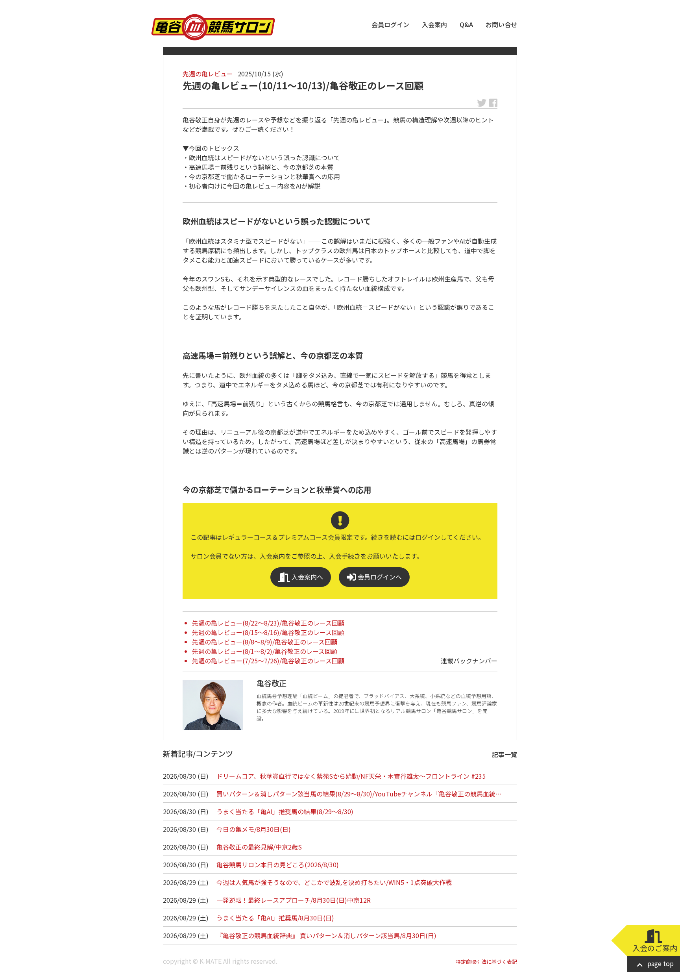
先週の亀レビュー (208, 73)
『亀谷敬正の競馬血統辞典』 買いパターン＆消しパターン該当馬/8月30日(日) (326, 935)
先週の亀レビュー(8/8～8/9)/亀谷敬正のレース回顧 (264, 641)
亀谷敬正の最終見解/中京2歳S (259, 847)
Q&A (466, 24)
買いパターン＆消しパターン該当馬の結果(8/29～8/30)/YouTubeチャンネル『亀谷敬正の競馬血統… (359, 793)
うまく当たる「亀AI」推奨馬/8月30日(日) (275, 917)
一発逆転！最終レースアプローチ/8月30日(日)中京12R (293, 900)
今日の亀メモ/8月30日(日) (253, 829)
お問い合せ (501, 24)
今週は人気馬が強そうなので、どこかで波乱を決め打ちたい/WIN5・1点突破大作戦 (334, 882)
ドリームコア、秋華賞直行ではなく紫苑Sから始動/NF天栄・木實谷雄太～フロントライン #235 (351, 776)
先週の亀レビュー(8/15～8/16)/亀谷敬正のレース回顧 (268, 632)
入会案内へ (306, 576)
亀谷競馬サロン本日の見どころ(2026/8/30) (277, 864)
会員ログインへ (379, 576)
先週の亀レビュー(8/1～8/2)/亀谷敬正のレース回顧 (264, 651)
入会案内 (434, 24)
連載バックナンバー (469, 660)
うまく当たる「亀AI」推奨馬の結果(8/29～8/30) (284, 811)
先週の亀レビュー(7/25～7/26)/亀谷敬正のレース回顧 (268, 660)
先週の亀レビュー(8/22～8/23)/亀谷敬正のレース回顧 (268, 623)
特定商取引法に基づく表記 (486, 961)
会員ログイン (390, 24)
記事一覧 (504, 754)
